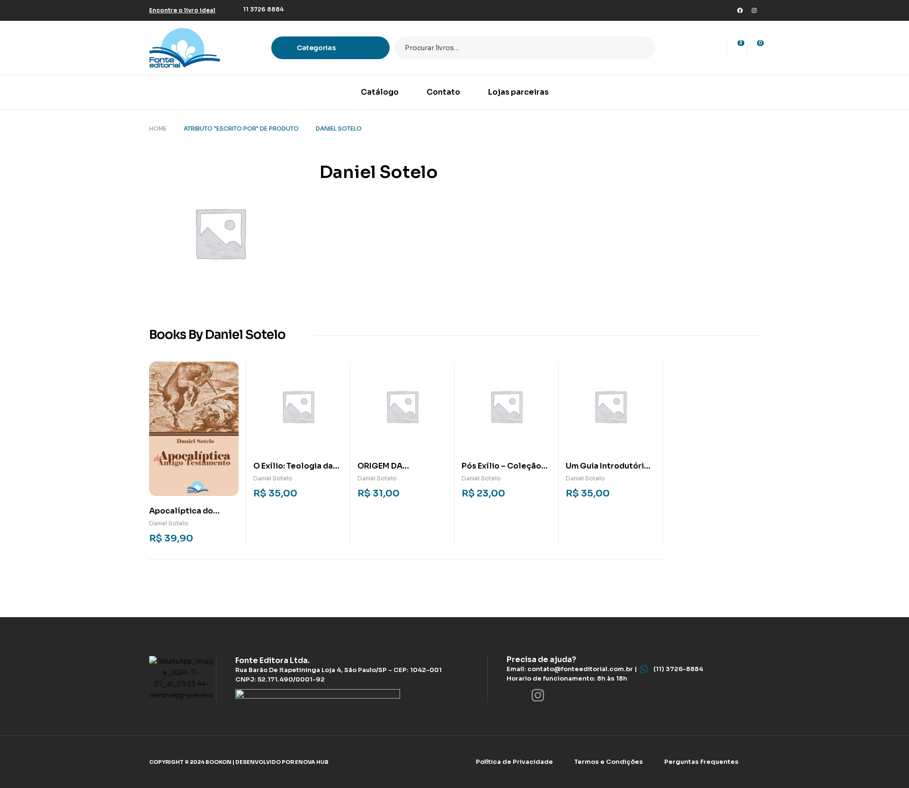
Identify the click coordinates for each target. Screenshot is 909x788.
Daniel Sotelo (168, 523)
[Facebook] (740, 10)
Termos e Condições (608, 762)
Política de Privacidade (514, 762)
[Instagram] (754, 10)
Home (158, 128)
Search (642, 47)
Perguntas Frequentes (701, 762)
